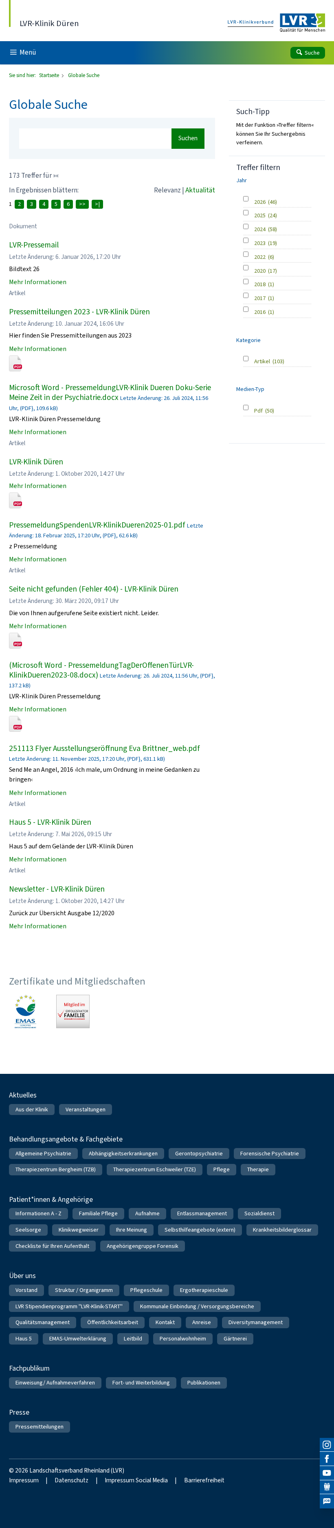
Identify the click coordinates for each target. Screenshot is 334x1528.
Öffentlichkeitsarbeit (112, 1322)
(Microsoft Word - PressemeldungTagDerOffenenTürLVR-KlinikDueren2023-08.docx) (101, 670)
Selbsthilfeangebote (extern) (200, 1230)
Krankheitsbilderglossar (282, 1230)
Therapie (258, 1169)
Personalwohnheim (183, 1339)
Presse (19, 1412)
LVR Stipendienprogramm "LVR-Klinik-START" (69, 1306)
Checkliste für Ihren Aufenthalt (52, 1246)
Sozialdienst (259, 1213)
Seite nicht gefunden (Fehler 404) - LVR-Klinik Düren (93, 589)
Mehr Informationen (37, 282)
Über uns (22, 1276)
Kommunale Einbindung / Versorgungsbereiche (197, 1306)
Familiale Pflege (98, 1213)
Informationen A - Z (38, 1213)
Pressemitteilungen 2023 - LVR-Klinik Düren (79, 312)
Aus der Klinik (31, 1109)
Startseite (49, 75)
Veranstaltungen (85, 1109)
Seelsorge (28, 1230)
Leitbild (133, 1339)
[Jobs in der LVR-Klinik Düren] (327, 1501)
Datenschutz (71, 1480)
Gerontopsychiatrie (199, 1153)
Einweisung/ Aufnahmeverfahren (55, 1383)
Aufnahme (147, 1213)
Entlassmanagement (202, 1213)
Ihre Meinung (131, 1230)
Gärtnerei (235, 1339)
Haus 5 (23, 1339)
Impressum (24, 1480)
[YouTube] (327, 1473)
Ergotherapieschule (204, 1290)
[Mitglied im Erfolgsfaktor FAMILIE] (73, 1011)
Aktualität (200, 190)
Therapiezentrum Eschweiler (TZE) (154, 1169)
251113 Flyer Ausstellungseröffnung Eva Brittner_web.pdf (104, 748)
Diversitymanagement (256, 1322)
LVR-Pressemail (34, 245)
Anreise (201, 1322)
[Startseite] (276, 23)
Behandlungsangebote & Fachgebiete (66, 1139)
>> (82, 204)
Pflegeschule (146, 1290)
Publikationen (203, 1383)
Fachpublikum (29, 1368)
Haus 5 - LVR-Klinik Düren (50, 822)
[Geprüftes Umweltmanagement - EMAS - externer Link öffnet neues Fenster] (25, 1011)
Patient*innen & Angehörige (51, 1199)
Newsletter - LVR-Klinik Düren (57, 889)
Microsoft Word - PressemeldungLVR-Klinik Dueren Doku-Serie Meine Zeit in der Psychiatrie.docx (110, 392)
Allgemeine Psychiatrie (43, 1153)
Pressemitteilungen (39, 1427)
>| (97, 204)
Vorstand (26, 1290)
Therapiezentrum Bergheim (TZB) (55, 1169)
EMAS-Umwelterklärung (77, 1339)
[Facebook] (327, 1459)
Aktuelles (23, 1095)
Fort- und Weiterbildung (141, 1383)
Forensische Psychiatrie (269, 1153)
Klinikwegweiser (79, 1230)
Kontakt (165, 1322)
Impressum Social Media (136, 1480)
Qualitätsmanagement (42, 1322)
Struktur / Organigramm (84, 1290)
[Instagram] (327, 1445)
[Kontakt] (327, 1487)
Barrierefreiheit (204, 1480)
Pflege (221, 1169)
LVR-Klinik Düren (36, 462)
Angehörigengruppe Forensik (142, 1246)
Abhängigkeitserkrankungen (123, 1153)
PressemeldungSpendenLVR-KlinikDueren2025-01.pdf (97, 525)
